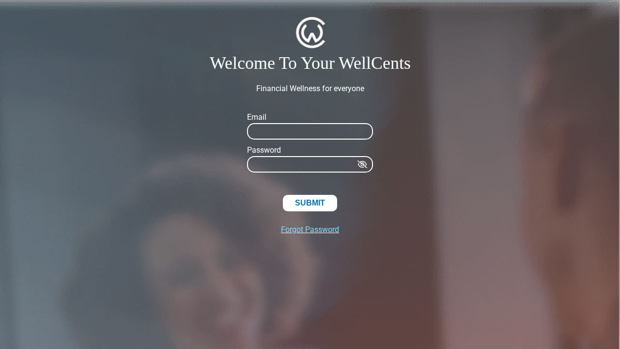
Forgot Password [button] (310, 229)
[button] (310, 33)
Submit (310, 203)
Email (256, 117)
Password (264, 150)
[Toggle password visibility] (363, 164)
